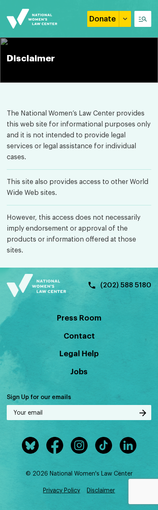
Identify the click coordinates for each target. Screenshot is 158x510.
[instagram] (79, 445)
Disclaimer (101, 491)
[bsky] (30, 445)
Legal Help (79, 354)
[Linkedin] (128, 445)
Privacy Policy (61, 491)
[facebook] (54, 445)
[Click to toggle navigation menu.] (142, 19)
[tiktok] (103, 445)
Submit (142, 413)
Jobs (79, 372)
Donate (102, 19)
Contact (79, 336)
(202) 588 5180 (125, 285)
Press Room (79, 318)
